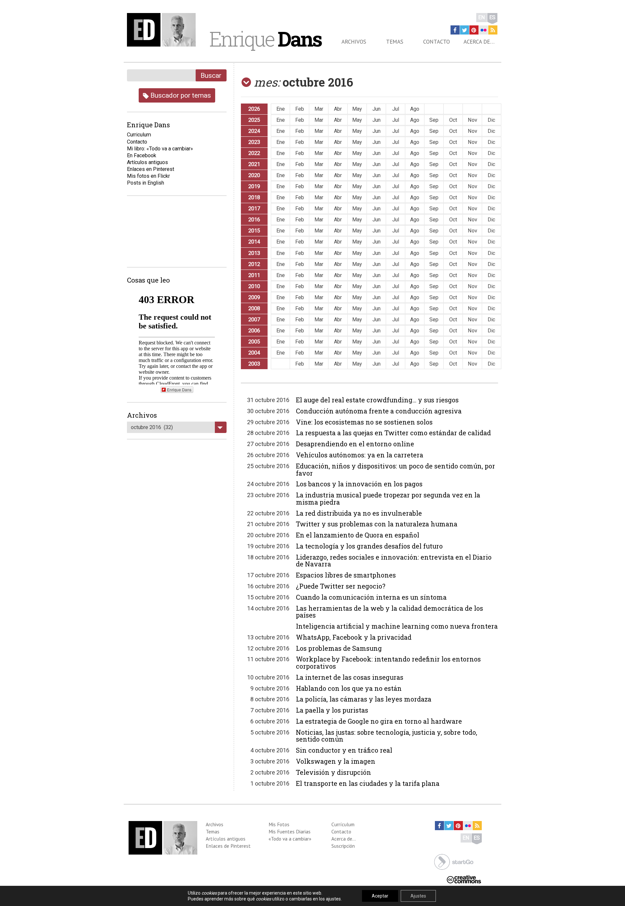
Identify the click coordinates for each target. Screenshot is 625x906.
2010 (254, 286)
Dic (491, 120)
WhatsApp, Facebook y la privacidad (353, 637)
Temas (394, 41)
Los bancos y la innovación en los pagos (359, 484)
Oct (453, 120)
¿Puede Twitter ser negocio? (340, 586)
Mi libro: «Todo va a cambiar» (160, 149)
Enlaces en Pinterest (150, 169)
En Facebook (141, 155)
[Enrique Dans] (163, 30)
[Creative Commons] (463, 878)
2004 (254, 353)
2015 (254, 231)
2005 (254, 342)
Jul (395, 109)
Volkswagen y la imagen (335, 761)
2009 (254, 297)
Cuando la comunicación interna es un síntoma (371, 597)
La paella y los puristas (332, 710)
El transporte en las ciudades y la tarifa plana (367, 783)
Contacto (436, 41)
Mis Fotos (279, 824)
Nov (472, 120)
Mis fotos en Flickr (148, 176)
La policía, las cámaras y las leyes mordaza (363, 699)
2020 (254, 175)
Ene (280, 109)
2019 (254, 186)
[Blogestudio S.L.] (454, 861)
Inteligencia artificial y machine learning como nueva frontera (397, 626)
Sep (433, 120)
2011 (254, 275)
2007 (254, 319)
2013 (254, 253)
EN (481, 17)
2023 (254, 142)
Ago (414, 109)
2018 (254, 197)
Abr (338, 109)
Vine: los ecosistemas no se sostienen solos (364, 422)
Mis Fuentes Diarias (290, 831)
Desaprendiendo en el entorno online (355, 443)
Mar (318, 109)
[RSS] (492, 30)
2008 (254, 308)
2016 (254, 219)
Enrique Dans (179, 389)
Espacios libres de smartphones (346, 575)
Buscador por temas (180, 95)
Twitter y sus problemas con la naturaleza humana (376, 524)
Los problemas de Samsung (339, 648)
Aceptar (380, 896)
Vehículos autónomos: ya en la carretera (359, 455)
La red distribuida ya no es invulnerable (359, 513)
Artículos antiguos (147, 162)
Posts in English (145, 183)
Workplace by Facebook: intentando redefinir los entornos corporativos (388, 662)
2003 (254, 364)
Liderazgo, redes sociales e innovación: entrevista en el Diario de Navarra (394, 560)
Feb (299, 109)
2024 (254, 131)
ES (492, 17)
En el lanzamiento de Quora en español (357, 535)
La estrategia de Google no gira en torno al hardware (379, 721)
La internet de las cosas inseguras (349, 677)
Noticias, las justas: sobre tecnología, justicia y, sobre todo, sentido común (386, 736)
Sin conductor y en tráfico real (344, 750)
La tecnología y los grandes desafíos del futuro (369, 546)
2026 (254, 109)
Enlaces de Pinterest (228, 846)
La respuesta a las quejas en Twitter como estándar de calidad (393, 432)
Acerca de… (479, 41)
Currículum (342, 824)
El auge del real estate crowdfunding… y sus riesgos (377, 400)
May (357, 109)
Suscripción (343, 846)
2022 (254, 153)
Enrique (265, 38)
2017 (254, 208)
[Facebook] (455, 30)
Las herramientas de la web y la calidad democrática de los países (389, 612)
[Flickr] (483, 30)
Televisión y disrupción (333, 772)
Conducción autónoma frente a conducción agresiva (379, 411)
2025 (254, 120)
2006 (254, 331)
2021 (254, 164)
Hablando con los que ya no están (349, 688)
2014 (254, 242)
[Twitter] (464, 30)
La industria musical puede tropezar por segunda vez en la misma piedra (388, 498)
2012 (254, 264)
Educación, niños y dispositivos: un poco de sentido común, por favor (395, 469)
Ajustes (418, 896)
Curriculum (139, 135)
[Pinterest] (474, 30)
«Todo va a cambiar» (290, 838)
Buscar (211, 75)
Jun (376, 109)
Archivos (353, 41)
